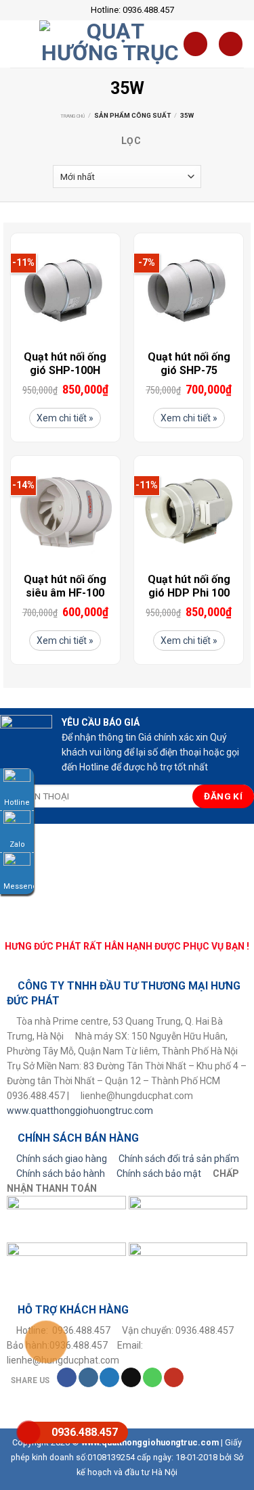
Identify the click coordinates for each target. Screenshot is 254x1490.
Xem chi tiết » (65, 418)
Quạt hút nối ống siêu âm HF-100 (65, 586)
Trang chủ (72, 116)
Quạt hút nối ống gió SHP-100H (65, 363)
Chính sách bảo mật (159, 1173)
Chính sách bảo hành (60, 1173)
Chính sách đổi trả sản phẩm (179, 1158)
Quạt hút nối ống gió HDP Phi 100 (189, 586)
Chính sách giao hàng (61, 1158)
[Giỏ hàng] (195, 44)
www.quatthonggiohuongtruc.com (80, 1110)
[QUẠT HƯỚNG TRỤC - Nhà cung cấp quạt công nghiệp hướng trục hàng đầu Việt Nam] (111, 44)
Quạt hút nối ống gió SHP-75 (189, 363)
